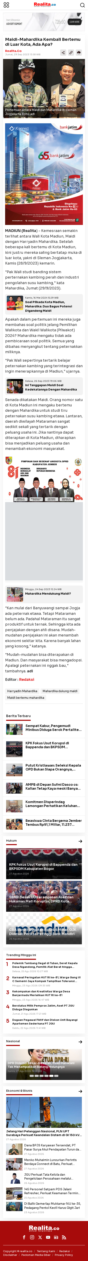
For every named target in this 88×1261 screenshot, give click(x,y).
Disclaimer (10, 1255)
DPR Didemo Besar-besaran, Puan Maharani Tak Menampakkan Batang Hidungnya (41, 1065)
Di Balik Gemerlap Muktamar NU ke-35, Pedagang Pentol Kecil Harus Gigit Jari (52, 1205)
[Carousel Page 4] (46, 1076)
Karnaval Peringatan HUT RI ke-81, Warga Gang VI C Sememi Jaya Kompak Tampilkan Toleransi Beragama (46, 979)
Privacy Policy (64, 1255)
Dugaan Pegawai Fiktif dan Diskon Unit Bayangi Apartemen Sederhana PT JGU (45, 1021)
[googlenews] (56, 1237)
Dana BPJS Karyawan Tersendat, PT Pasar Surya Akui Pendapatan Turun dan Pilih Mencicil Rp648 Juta (52, 1147)
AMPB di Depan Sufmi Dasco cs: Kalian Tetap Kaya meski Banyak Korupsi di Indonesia (53, 788)
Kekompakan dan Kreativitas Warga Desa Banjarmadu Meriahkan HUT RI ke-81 (41, 993)
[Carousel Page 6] (56, 1076)
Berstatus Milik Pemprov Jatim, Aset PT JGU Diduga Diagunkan (43, 1007)
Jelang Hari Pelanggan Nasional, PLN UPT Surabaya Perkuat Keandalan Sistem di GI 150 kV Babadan (42, 1133)
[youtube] (48, 1237)
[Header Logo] (45, 4)
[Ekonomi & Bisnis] (80, 1091)
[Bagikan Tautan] (63, 52)
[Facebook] (24, 1237)
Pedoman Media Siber (36, 1255)
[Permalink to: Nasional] (80, 1042)
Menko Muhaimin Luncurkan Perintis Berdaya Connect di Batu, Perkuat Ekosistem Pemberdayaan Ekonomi (50, 1162)
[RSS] (64, 1237)
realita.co (13, 51)
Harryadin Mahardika (22, 691)
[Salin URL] (71, 52)
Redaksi (26, 679)
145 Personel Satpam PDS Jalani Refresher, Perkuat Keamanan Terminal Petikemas (52, 1191)
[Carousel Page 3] (41, 1076)
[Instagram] (32, 1237)
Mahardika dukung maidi (60, 691)
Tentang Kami (46, 1251)
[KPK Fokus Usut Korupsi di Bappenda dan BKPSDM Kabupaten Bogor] (14, 749)
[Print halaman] (79, 52)
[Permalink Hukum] (80, 841)
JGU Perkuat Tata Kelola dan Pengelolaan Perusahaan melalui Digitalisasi (47, 1177)
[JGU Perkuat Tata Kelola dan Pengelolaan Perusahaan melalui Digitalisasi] (14, 1178)
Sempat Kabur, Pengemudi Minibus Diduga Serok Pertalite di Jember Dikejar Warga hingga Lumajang (53, 732)
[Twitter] (40, 1237)
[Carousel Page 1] (32, 1076)
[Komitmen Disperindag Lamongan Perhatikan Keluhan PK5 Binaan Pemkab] (14, 806)
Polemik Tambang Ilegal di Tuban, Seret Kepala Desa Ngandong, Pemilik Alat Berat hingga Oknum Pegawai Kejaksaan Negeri (45, 965)
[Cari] (82, 5)
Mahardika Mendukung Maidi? (48, 593)
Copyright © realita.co (17, 1251)
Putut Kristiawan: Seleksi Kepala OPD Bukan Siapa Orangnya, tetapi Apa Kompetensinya (53, 769)
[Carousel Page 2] (37, 1076)
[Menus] (6, 4)
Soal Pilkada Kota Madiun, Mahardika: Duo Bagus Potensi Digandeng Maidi (48, 306)
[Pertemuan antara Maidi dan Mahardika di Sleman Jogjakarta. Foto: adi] (44, 88)
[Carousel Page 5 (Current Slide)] (51, 1076)
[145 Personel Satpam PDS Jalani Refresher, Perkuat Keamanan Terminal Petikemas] (14, 1193)
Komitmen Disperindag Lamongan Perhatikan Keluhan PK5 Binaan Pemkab (51, 806)
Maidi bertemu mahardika (25, 698)
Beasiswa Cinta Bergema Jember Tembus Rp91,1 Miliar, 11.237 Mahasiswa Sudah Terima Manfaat (54, 827)
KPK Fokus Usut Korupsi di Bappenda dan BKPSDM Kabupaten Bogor (47, 747)
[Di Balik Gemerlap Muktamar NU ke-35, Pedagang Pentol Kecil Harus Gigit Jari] (14, 1206)
